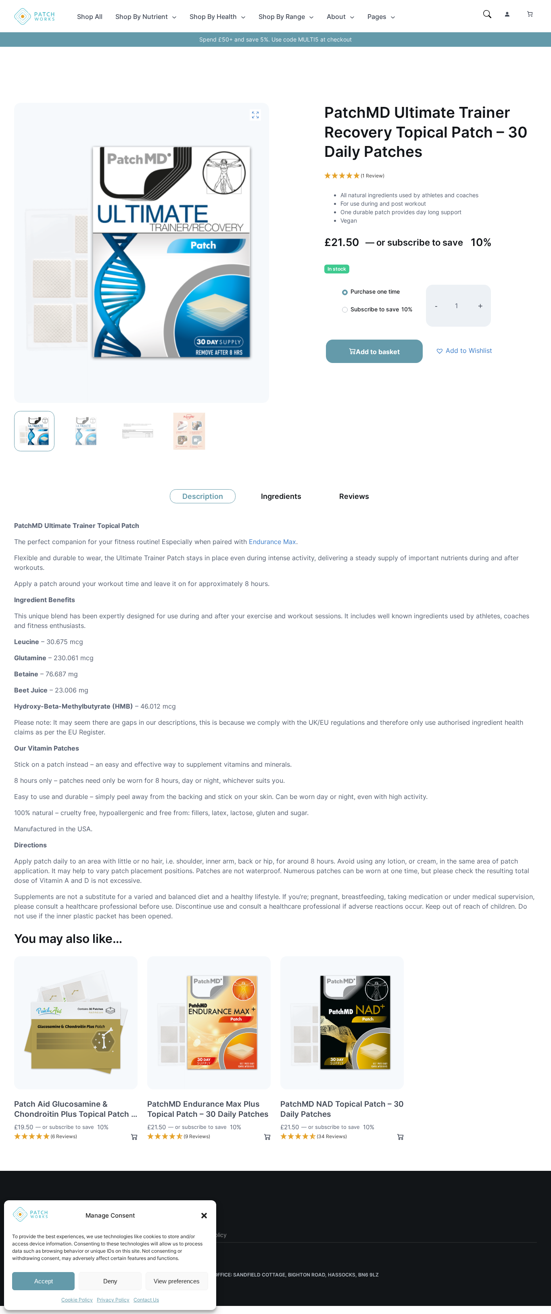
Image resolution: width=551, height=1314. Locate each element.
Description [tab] (202, 496)
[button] (204, 1216)
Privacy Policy (113, 1300)
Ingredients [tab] (281, 496)
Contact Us (146, 1300)
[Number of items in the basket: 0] (530, 14)
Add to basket (378, 352)
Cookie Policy (77, 1300)
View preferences (177, 1281)
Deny (110, 1281)
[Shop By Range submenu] (311, 16)
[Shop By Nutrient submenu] (174, 16)
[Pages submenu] (392, 16)
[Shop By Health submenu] (243, 16)
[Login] (507, 14)
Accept (43, 1281)
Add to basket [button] (131, 1137)
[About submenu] (352, 16)
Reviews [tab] (354, 496)
